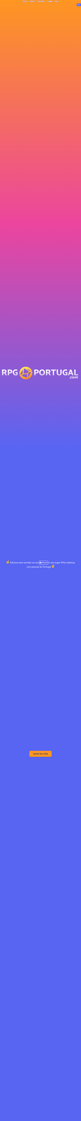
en (79, 4)
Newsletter (41, 1)
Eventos (32, 1)
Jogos (56, 1)
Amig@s (49, 1)
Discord (25, 1)
